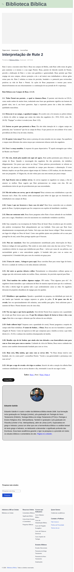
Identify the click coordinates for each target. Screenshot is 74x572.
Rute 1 (32, 375)
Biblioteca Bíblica (26, 4)
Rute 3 (42, 375)
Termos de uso (55, 528)
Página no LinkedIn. (44, 434)
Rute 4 (47, 375)
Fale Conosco (55, 522)
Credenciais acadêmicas (58, 513)
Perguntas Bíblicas (28, 524)
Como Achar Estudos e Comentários (28, 520)
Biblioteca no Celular (7, 513)
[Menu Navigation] (3, 4)
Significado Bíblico (28, 516)
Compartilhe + (8, 380)
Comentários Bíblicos (29, 513)
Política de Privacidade (57, 525)
